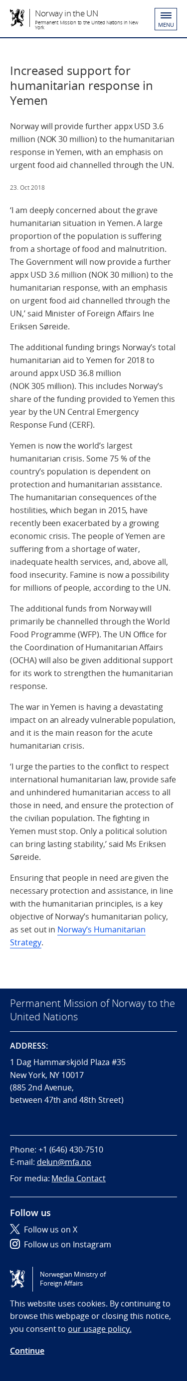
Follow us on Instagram (67, 1244)
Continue (27, 1350)
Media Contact (78, 1178)
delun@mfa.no (64, 1161)
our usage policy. (99, 1328)
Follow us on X (50, 1229)
